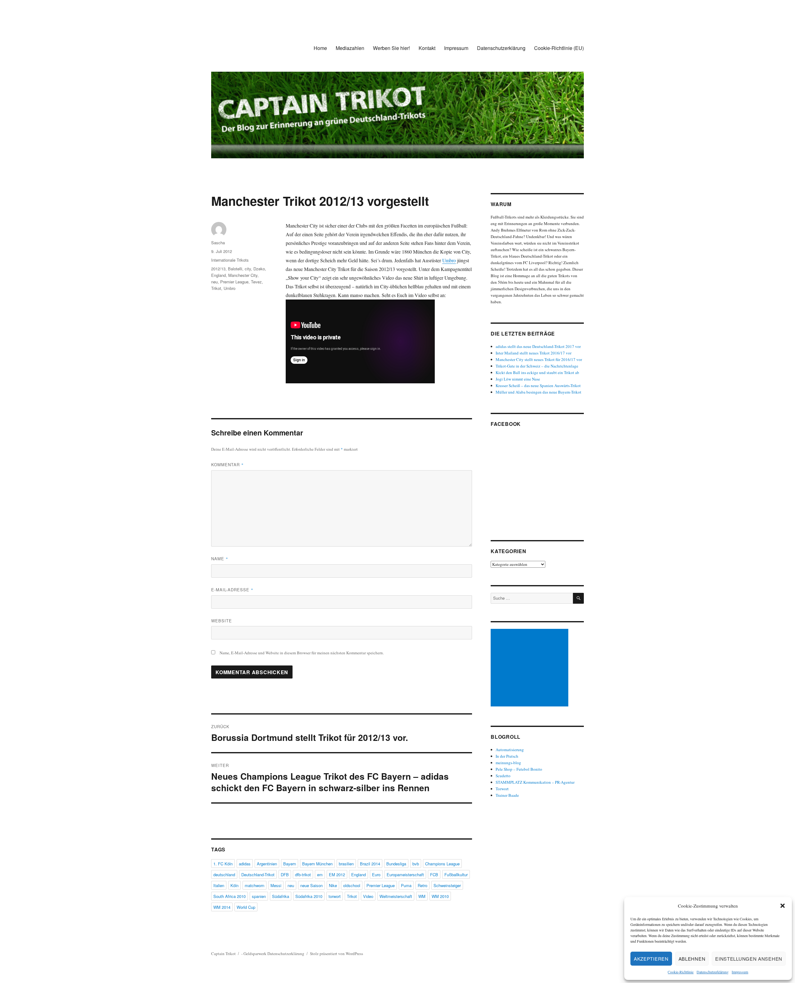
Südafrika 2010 (308, 896)
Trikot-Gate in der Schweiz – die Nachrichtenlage (537, 366)
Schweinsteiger (447, 885)
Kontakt (427, 48)
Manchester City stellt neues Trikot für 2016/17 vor (539, 359)
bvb (415, 864)
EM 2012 (337, 874)
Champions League (442, 864)
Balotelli (235, 269)
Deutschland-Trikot (258, 874)
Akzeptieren (651, 958)
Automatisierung (510, 749)
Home (320, 48)
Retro (422, 885)
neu (214, 282)
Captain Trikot (223, 953)
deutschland (224, 874)
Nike (333, 885)
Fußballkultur (456, 874)
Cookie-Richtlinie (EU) (559, 48)
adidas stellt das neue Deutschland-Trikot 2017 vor (538, 346)
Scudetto (503, 775)
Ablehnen (692, 958)
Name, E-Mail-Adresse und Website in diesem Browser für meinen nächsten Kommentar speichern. (302, 653)
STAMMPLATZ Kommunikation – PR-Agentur (535, 782)
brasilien (346, 864)
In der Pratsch (507, 756)
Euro (376, 874)
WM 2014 (221, 907)
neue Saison (311, 885)
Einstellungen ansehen (748, 958)
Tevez (256, 282)
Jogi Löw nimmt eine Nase (518, 379)
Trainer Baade (507, 795)
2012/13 (218, 269)
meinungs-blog (508, 762)
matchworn (254, 885)
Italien (218, 885)
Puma (406, 885)
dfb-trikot (303, 874)
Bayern (289, 864)
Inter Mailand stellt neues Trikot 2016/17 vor (533, 353)
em (320, 874)
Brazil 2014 (370, 864)
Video (368, 896)
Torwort (502, 788)
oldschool (351, 885)
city (248, 269)
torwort (335, 896)
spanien (259, 896)
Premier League (234, 282)
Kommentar (227, 464)
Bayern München (317, 864)
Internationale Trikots (230, 260)
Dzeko (259, 269)
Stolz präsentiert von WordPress (336, 953)
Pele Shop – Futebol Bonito (519, 769)
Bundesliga (396, 864)
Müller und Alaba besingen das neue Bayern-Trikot (538, 392)
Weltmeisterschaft (395, 896)
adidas (245, 864)
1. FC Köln (223, 864)
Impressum (740, 971)
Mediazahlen (350, 48)
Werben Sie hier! (391, 48)
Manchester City (242, 275)
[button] (782, 906)
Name (219, 558)
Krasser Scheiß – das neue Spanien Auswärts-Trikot (538, 385)
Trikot (216, 288)
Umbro (449, 260)
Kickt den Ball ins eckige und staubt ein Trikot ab (537, 372)
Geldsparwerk (254, 953)
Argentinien (267, 864)
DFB (285, 874)
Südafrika (280, 896)
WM (421, 896)
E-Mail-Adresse (232, 590)
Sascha (218, 243)
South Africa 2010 (229, 896)
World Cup (246, 907)
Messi (275, 885)
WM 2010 (440, 896)
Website (221, 621)
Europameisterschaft (405, 874)
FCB (434, 874)
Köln (234, 885)
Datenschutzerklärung (713, 971)
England (218, 275)
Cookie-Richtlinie (680, 971)
